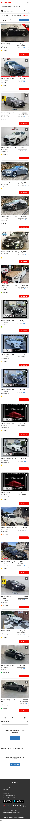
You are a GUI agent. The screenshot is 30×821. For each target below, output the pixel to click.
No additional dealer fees (22, 114)
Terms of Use (6, 810)
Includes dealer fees (21, 45)
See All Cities (6, 793)
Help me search (23, 20)
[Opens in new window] (7, 801)
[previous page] (6, 717)
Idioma (6, 805)
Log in (25, 806)
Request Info (24, 54)
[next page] (24, 717)
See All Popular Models (9, 795)
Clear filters (25, 15)
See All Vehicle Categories (9, 797)
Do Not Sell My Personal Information (11, 812)
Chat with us (6, 789)
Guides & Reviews (20, 787)
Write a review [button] (15, 738)
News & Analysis (7, 787)
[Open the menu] (28, 2)
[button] (24, 11)
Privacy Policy (14, 810)
